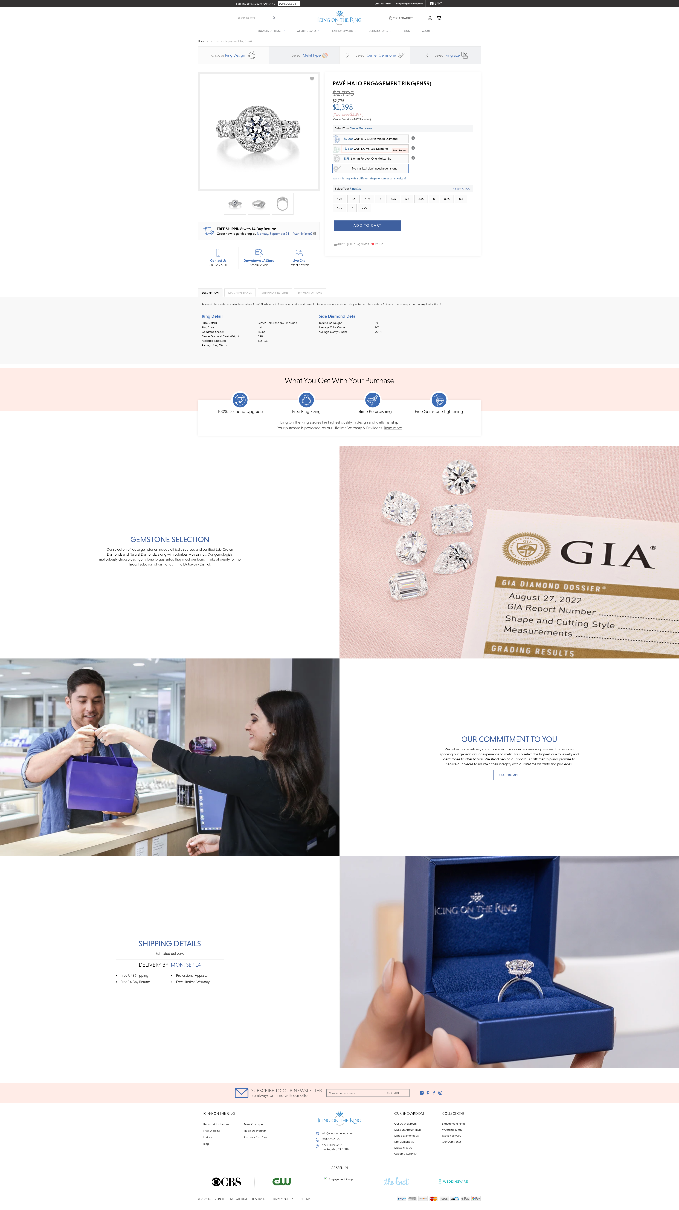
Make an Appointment (408, 1129)
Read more (393, 428)
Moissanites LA (403, 1147)
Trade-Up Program (255, 1130)
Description (210, 292)
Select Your (353, 128)
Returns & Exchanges (216, 1124)
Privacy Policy (282, 1198)
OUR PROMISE (509, 775)
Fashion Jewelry (451, 1135)
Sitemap (306, 1198)
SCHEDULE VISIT (289, 3)
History (207, 1137)
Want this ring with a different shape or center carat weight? (369, 178)
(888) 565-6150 (331, 1139)
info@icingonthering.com (337, 1133)
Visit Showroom (402, 17)
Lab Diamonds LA (404, 1141)
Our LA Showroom (405, 1123)
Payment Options (310, 292)
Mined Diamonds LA (406, 1135)
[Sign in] (429, 18)
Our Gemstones (451, 1141)
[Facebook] (434, 1093)
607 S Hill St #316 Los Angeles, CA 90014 (336, 1147)
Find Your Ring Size (255, 1137)
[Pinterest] (428, 1093)
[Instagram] (440, 1093)
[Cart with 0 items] (438, 18)
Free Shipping (211, 1130)
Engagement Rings (453, 1123)
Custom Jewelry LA (405, 1153)
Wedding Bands (452, 1129)
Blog (407, 31)
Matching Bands (240, 292)
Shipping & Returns (275, 292)
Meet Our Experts (255, 1124)
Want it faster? (302, 233)
